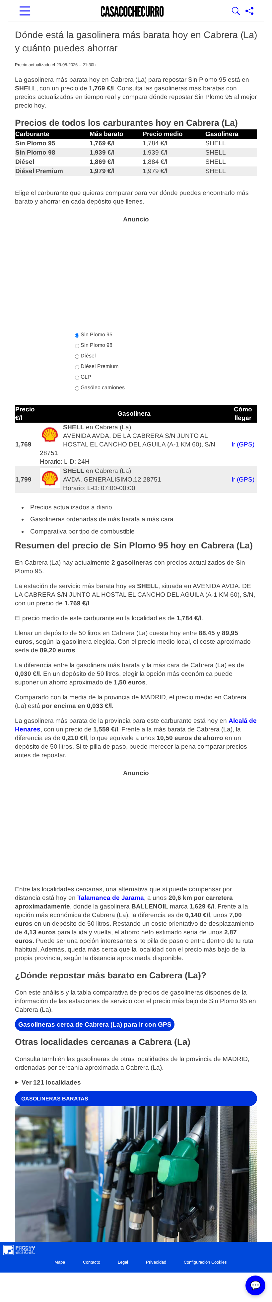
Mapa (59, 1262)
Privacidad (156, 1262)
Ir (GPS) (243, 444)
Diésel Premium (98, 366)
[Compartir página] (249, 12)
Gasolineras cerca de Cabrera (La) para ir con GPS (94, 1024)
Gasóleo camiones (102, 387)
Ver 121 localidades (51, 1082)
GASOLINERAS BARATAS (54, 1098)
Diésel (87, 355)
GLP (85, 377)
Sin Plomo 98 (95, 345)
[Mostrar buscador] (236, 12)
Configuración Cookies (205, 1262)
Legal (123, 1262)
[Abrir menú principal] (25, 12)
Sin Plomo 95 (95, 334)
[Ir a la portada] (132, 11)
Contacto (91, 1262)
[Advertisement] (136, 273)
